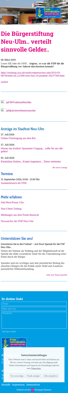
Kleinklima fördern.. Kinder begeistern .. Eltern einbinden (31, 161)
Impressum (18, 384)
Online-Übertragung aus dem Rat (18, 138)
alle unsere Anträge (59, 167)
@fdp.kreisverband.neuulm (21, 110)
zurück (4, 81)
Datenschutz (33, 384)
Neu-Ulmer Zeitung (11, 208)
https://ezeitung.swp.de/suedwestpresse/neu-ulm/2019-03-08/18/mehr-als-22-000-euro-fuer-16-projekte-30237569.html (32, 74)
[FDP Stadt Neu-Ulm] (48, 17)
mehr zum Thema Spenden (56, 275)
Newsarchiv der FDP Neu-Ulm (17, 221)
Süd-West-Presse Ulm (12, 202)
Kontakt (6, 384)
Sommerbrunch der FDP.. (14, 183)
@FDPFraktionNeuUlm (18, 102)
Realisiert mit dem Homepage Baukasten (34, 390)
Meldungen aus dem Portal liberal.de (20, 214)
